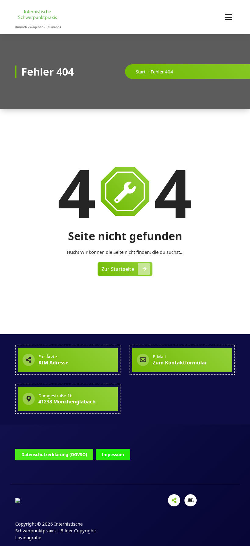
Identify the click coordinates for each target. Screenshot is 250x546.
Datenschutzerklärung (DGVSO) (54, 454)
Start (140, 72)
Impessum (113, 454)
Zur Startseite (118, 269)
